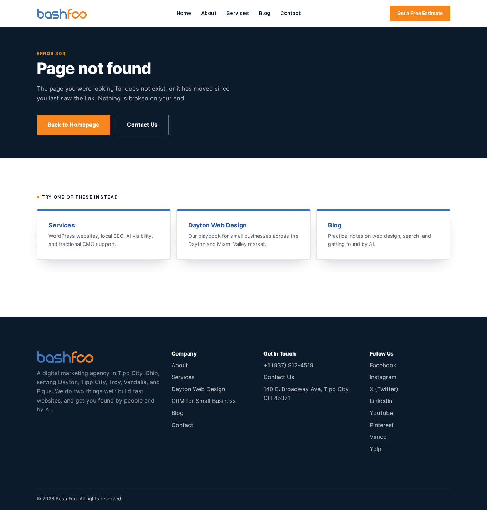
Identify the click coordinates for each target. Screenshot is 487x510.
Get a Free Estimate (420, 13)
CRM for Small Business (203, 400)
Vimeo (378, 436)
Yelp (375, 448)
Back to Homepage (73, 124)
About (208, 13)
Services (237, 13)
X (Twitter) (384, 389)
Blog (264, 13)
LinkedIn (381, 400)
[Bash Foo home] (62, 13)
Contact (290, 13)
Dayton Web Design (198, 389)
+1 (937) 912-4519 (288, 365)
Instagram (383, 376)
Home (183, 13)
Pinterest (382, 424)
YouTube (381, 412)
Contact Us (142, 124)
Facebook (383, 365)
